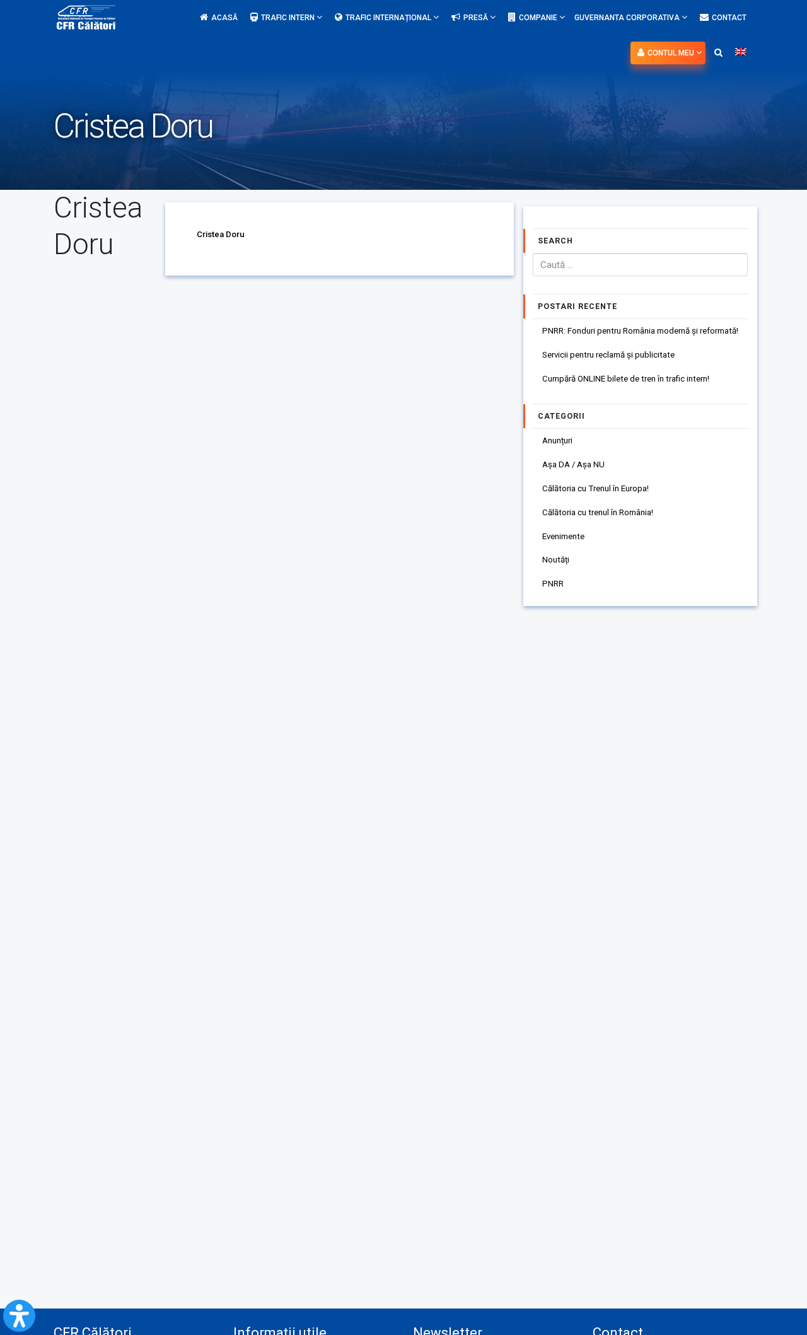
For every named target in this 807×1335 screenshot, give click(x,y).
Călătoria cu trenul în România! (597, 512)
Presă (476, 17)
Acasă (224, 17)
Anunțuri (557, 440)
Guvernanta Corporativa (628, 17)
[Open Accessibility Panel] (19, 1316)
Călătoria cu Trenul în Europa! (595, 488)
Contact (729, 17)
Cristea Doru (221, 234)
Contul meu (671, 53)
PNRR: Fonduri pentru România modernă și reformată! (640, 330)
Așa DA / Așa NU (573, 464)
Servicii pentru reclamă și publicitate (608, 354)
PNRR (553, 583)
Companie (539, 17)
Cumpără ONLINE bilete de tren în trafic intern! (625, 378)
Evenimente (563, 536)
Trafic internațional (389, 17)
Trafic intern (288, 17)
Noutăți (555, 559)
